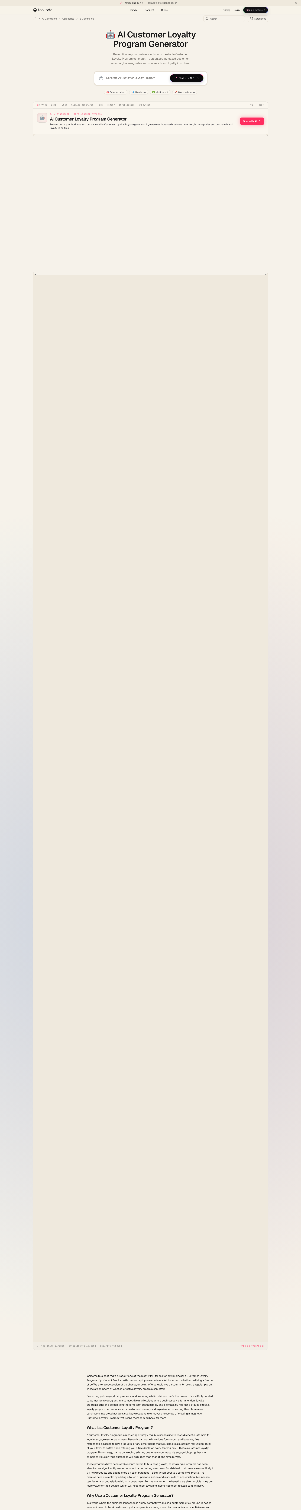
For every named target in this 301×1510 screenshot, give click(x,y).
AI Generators (49, 18)
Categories (68, 18)
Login (237, 10)
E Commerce (87, 18)
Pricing (226, 10)
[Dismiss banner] (296, 3)
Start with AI (250, 121)
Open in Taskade (251, 1346)
